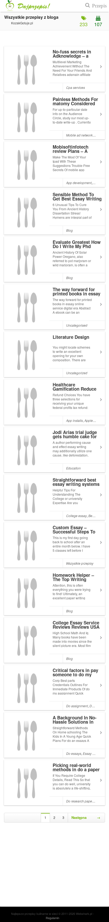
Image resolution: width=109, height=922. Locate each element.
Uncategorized (76, 373)
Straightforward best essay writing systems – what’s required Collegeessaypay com (76, 486)
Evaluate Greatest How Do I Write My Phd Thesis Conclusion (77, 246)
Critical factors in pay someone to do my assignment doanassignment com (75, 676)
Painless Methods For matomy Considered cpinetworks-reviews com (75, 105)
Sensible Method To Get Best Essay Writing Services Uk (77, 198)
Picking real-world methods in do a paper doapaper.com (76, 769)
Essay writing (92, 753)
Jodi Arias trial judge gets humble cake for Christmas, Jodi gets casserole (75, 438)
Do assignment (77, 706)
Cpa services (75, 87)
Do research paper (79, 801)
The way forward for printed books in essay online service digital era (76, 295)
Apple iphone (94, 420)
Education (73, 468)
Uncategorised (76, 325)
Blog (69, 230)
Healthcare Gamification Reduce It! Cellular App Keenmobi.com (74, 390)
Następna (85, 817)
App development (79, 182)
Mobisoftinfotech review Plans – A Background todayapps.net (70, 153)
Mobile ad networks (80, 135)
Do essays (73, 753)
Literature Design (71, 337)
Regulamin (52, 918)
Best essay (96, 515)
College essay (76, 515)
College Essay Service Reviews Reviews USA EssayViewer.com (76, 626)
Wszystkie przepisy (79, 563)
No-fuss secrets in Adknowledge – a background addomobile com (72, 57)
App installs (74, 420)
